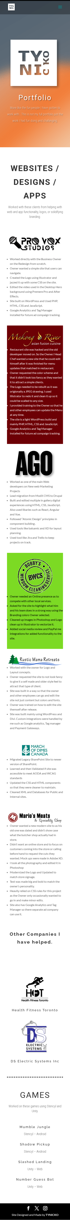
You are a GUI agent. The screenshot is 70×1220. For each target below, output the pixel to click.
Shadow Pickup (35, 1144)
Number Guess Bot (35, 1179)
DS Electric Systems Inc (35, 1061)
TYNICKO (52, 1214)
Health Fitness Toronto (35, 1010)
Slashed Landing (35, 1162)
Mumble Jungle (35, 1127)
